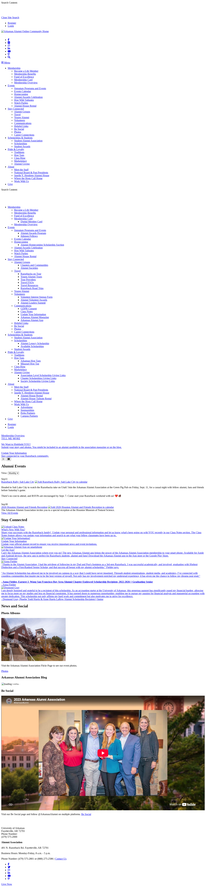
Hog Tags (19, 155)
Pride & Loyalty (16, 149)
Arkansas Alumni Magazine (35, 317)
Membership (14, 68)
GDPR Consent (29, 308)
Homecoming (21, 94)
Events (11, 85)
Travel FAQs (27, 282)
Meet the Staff (21, 169)
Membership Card (23, 79)
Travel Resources (29, 285)
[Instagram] (9, 45)
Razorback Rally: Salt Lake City (17, 481)
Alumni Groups (22, 111)
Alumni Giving (22, 163)
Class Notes (27, 311)
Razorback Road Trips (32, 288)
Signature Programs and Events (30, 88)
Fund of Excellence (24, 76)
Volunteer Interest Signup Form (36, 297)
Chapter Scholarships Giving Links (38, 378)
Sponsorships (27, 410)
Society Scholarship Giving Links (38, 381)
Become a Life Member (26, 71)
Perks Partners (28, 413)
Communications (22, 123)
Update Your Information (33, 314)
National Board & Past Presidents (31, 172)
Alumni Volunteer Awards (34, 300)
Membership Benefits (25, 74)
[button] (9, 57)
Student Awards (22, 146)
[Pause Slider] (8, 459)
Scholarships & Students (20, 137)
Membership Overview (26, 82)
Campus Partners (29, 416)
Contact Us (60, 858)
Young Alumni (21, 117)
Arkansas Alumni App (32, 320)
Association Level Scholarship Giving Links (43, 375)
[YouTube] (9, 51)
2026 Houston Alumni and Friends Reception (24, 507)
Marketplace (20, 161)
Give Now (6, 884)
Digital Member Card (31, 221)
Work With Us (21, 181)
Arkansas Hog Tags (31, 360)
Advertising (27, 407)
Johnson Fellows (29, 236)
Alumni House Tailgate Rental (36, 398)
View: (4, 473)
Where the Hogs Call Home (28, 178)
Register (12, 23)
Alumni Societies (29, 268)
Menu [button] (7, 62)
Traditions (19, 152)
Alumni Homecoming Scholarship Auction (42, 244)
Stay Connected (16, 108)
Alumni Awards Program (33, 233)
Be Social (19, 129)
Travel (17, 114)
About (11, 166)
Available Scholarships (32, 346)
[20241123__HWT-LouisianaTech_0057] (33, 660)
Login (11, 26)
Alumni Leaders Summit (33, 302)
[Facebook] (8, 39)
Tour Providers (28, 279)
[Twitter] (9, 867)
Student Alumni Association (28, 140)
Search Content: (9, 2)
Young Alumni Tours (31, 276)
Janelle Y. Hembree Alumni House (31, 175)
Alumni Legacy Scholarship (35, 343)
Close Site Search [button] (10, 17)
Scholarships (20, 143)
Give (10, 184)
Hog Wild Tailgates (24, 100)
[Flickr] (9, 42)
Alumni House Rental (25, 105)
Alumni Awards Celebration (28, 97)
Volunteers (19, 120)
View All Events (9, 513)
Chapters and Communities (34, 265)
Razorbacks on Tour (31, 273)
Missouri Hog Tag (30, 363)
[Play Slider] (3, 459)
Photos (17, 132)
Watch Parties (21, 103)
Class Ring (19, 158)
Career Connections (24, 134)
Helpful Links (21, 126)
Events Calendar (22, 91)
